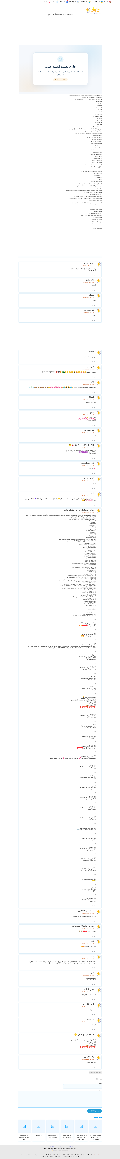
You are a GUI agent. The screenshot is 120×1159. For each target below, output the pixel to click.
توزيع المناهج (72, 1)
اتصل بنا (49, 1146)
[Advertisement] (60, 31)
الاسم (100, 1083)
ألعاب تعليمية (84, 1)
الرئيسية (106, 1)
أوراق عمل (62, 1)
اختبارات (45, 1)
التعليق (100, 1090)
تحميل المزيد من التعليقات (95, 1072)
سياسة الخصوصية (61, 1146)
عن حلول (54, 1146)
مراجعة (53, 1)
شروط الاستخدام (69, 1146)
